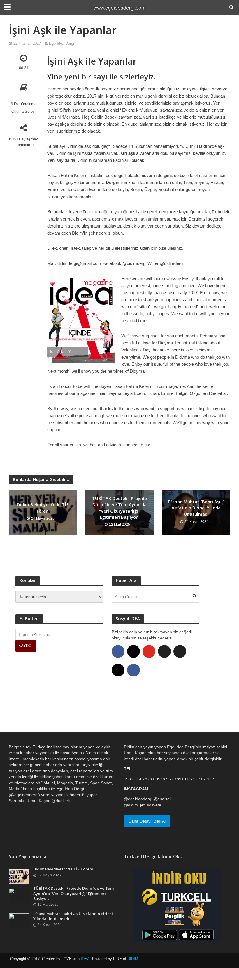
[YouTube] (149, 651)
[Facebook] (118, 651)
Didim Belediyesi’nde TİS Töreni (42, 508)
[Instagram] (133, 651)
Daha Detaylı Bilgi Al (147, 821)
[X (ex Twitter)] (164, 651)
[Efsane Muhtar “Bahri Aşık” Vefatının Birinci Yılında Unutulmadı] (19, 920)
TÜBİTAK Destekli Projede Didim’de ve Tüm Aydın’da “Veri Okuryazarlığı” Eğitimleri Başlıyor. (119, 507)
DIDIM (132, 959)
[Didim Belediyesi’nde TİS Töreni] (19, 875)
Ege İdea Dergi (61, 43)
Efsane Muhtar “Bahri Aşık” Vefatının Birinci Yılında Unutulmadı (196, 508)
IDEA (85, 959)
